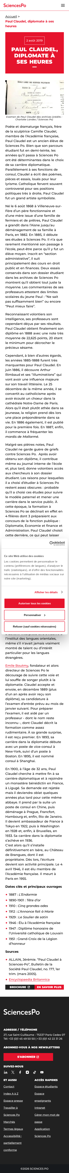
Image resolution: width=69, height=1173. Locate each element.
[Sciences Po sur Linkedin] (6, 1072)
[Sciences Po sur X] (13, 1072)
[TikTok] (35, 1072)
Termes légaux (13, 1129)
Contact (9, 1086)
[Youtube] (42, 1072)
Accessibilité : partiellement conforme (13, 1143)
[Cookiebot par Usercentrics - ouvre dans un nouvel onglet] (49, 543)
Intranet (39, 1107)
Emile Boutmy (16, 666)
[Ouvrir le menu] (63, 5)
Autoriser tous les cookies (34, 603)
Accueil (11, 17)
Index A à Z (11, 1093)
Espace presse (13, 1100)
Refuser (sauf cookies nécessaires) (34, 626)
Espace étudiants (46, 1086)
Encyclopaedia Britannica (29, 980)
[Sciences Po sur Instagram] (27, 1072)
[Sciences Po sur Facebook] (20, 1072)
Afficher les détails (46, 592)
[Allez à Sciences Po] (22, 1014)
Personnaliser (32, 614)
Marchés (9, 1122)
